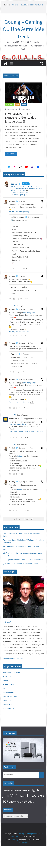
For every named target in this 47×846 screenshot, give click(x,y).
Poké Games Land (10, 696)
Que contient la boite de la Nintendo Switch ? (21, 564)
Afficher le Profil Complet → (14, 658)
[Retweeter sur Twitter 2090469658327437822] (15, 372)
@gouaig (22, 201)
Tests (24, 105)
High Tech (36, 790)
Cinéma (13, 790)
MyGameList (14, 418)
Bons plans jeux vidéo (11, 672)
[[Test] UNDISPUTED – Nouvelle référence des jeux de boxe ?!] (23, 92)
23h (29, 276)
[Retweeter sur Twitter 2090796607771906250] (15, 299)
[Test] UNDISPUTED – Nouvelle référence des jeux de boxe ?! (20, 117)
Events (27, 790)
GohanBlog (7, 676)
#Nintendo (13, 212)
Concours (20, 791)
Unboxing (14, 801)
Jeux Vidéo (9, 105)
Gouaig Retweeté (22, 306)
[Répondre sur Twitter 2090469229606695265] (10, 335)
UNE (22, 801)
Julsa (5, 688)
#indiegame (24, 331)
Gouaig (12, 201)
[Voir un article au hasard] (41, 63)
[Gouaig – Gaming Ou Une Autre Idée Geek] (5, 63)
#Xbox (19, 456)
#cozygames (14, 331)
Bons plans (6, 791)
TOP (5, 801)
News (17, 105)
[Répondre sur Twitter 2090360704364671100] (10, 437)
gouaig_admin (25, 109)
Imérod (5, 680)
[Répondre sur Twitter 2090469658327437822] (10, 372)
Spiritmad (7, 700)
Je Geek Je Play (8, 684)
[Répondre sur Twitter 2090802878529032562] (10, 269)
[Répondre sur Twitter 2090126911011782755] (10, 474)
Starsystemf (7, 704)
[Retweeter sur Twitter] (15, 306)
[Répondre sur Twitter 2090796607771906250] (10, 299)
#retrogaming (23, 212)
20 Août (30, 309)
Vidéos (29, 801)
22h (29, 201)
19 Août (30, 448)
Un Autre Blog (8, 708)
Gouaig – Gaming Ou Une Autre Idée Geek (23, 29)
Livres (23, 796)
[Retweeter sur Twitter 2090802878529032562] (15, 269)
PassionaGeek (8, 692)
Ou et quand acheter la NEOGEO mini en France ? (23, 560)
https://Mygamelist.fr (17, 424)
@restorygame (29, 313)
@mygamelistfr (29, 419)
